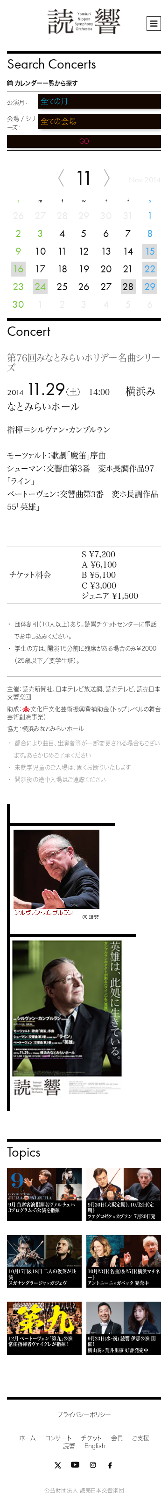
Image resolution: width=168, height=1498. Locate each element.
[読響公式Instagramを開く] (93, 1467)
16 (18, 269)
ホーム (27, 1438)
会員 (117, 1438)
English (94, 1446)
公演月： (17, 102)
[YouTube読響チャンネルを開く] (75, 1467)
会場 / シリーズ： (21, 123)
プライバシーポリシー (84, 1415)
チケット (91, 1438)
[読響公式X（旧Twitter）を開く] (58, 1467)
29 (150, 286)
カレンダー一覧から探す (45, 83)
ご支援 (140, 1438)
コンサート (58, 1438)
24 (40, 286)
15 (150, 251)
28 (128, 286)
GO (84, 141)
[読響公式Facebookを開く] (110, 1467)
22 (150, 269)
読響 (69, 1446)
